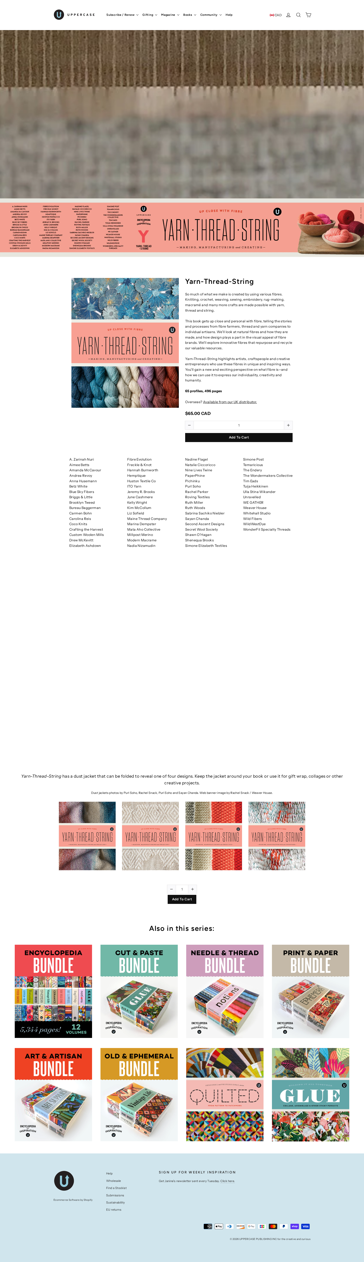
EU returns (113, 1210)
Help (229, 15)
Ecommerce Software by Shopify (73, 1199)
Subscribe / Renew (120, 15)
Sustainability (115, 1202)
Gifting (148, 15)
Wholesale (113, 1181)
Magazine (168, 15)
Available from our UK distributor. (230, 402)
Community (209, 15)
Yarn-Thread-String (219, 281)
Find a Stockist (116, 1188)
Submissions (115, 1195)
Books (188, 15)
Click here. (227, 1181)
